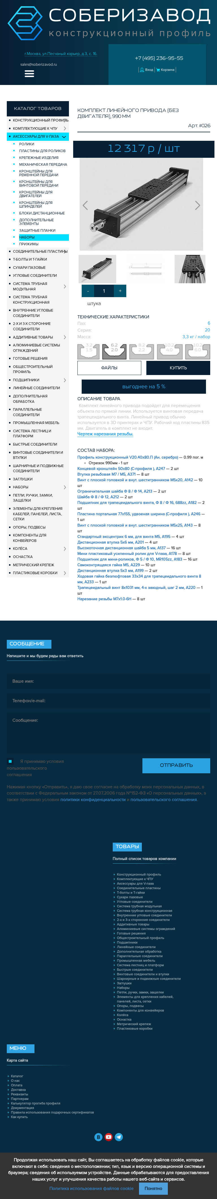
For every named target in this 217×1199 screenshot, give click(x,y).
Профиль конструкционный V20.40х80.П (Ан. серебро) (128, 457)
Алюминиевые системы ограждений (36, 348)
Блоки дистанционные (42, 213)
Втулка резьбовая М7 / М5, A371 (107, 474)
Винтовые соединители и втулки (38, 455)
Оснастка (23, 557)
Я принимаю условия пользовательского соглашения (35, 768)
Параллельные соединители (27, 412)
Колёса (20, 548)
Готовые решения (30, 358)
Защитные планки (37, 230)
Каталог (17, 1076)
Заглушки (22, 479)
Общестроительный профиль (33, 369)
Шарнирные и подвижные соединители (38, 469)
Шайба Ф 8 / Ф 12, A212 (98, 497)
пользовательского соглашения (164, 799)
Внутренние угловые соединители (33, 313)
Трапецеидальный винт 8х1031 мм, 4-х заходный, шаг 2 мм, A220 (137, 587)
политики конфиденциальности (93, 799)
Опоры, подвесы (29, 527)
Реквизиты (19, 1094)
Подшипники (26, 380)
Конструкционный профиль (41, 120)
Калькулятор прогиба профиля (35, 1103)
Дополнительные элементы (36, 222)
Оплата (16, 1085)
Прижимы (28, 244)
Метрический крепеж (33, 565)
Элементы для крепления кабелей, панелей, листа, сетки (37, 513)
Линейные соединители (36, 388)
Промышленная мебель (36, 423)
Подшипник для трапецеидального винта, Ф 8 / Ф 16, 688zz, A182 (137, 502)
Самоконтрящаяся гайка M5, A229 (109, 565)
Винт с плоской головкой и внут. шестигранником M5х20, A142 (135, 480)
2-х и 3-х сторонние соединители (32, 326)
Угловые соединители (35, 275)
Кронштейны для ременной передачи (38, 173)
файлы (109, 368)
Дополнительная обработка (30, 399)
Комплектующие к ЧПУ (35, 128)
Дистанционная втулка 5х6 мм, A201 (111, 542)
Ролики (26, 144)
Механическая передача (43, 164)
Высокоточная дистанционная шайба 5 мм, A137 (122, 548)
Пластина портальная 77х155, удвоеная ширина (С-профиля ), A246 (139, 514)
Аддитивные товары (33, 337)
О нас (15, 1081)
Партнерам (20, 1099)
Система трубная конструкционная (31, 300)
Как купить (19, 1117)
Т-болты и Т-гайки (30, 259)
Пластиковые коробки (35, 573)
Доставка (18, 1090)
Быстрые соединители (35, 444)
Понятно (153, 1188)
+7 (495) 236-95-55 (159, 58)
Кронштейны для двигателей (36, 194)
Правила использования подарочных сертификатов (52, 1112)
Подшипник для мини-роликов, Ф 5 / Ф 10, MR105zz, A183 (130, 559)
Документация (22, 1108)
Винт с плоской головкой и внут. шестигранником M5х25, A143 (135, 525)
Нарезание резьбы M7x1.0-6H (105, 599)
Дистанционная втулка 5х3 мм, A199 (111, 570)
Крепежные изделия (38, 158)
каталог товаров (38, 109)
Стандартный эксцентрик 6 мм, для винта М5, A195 (124, 536)
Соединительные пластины (40, 251)
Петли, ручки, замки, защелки (33, 498)
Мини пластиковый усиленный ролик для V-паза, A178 (127, 553)
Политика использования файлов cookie (91, 1188)
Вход (149, 70)
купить (178, 368)
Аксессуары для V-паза (36, 136)
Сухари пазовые (29, 267)
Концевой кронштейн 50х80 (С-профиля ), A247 (121, 468)
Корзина (167, 70)
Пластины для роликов (42, 151)
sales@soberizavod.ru (38, 64)
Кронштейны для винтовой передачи (38, 184)
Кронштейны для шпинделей (36, 205)
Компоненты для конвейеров (29, 538)
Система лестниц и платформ (32, 434)
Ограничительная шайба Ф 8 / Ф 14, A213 (115, 491)
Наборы (26, 237)
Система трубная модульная (30, 286)
